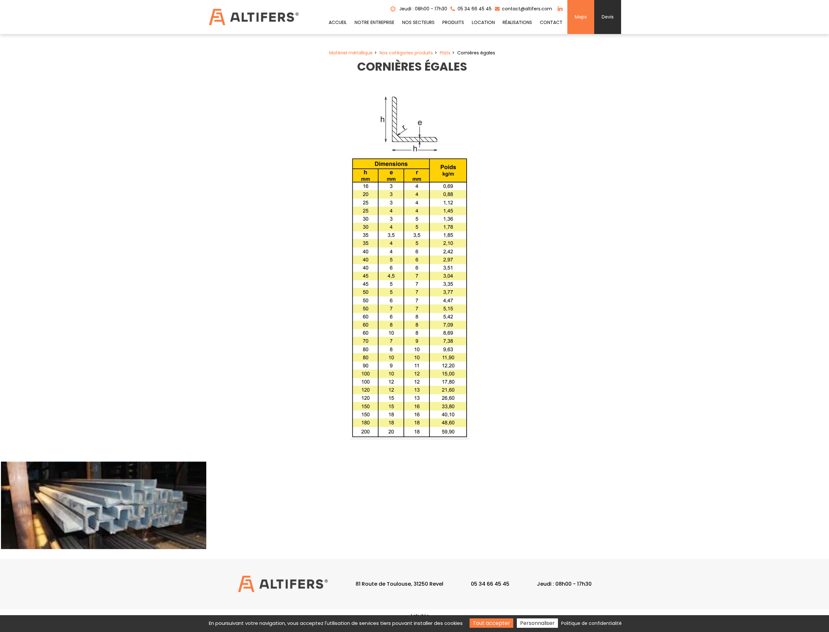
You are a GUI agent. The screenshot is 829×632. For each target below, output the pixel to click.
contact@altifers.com (526, 9)
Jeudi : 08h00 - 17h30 (422, 9)
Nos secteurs (418, 22)
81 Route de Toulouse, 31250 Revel (399, 584)
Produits (453, 22)
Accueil (338, 22)
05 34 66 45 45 (490, 584)
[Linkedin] (560, 9)
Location (483, 22)
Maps (581, 17)
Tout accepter (491, 623)
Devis (608, 17)
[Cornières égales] (103, 505)
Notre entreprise (374, 22)
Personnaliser (537, 623)
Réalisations (517, 22)
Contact (551, 22)
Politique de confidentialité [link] (591, 623)
